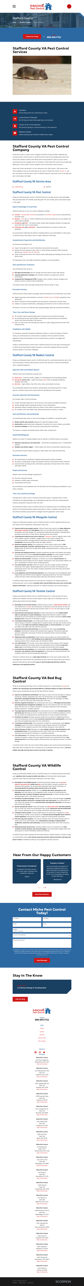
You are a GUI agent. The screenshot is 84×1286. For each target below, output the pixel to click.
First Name (16, 918)
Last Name (46, 918)
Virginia (29, 607)
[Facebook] (36, 1052)
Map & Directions (42, 1064)
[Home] (41, 6)
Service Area (42, 1038)
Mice (22, 219)
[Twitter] (44, 1052)
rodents (44, 380)
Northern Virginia (51, 215)
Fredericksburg (19, 187)
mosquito (57, 297)
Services (42, 1035)
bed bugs (64, 686)
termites (36, 252)
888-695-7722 (54, 37)
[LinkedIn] (48, 1052)
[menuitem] (15, 1282)
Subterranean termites (28, 215)
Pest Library (42, 1041)
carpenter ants (27, 252)
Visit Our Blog (20, 999)
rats (28, 219)
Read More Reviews (42, 894)
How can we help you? (19, 940)
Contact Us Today (32, 36)
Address (15, 929)
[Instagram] (40, 1052)
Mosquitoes (48, 536)
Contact (42, 1032)
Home (42, 1028)
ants (50, 297)
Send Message (42, 960)
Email (44, 924)
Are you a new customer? (19, 935)
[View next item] (44, 887)
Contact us (63, 171)
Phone (14, 924)
